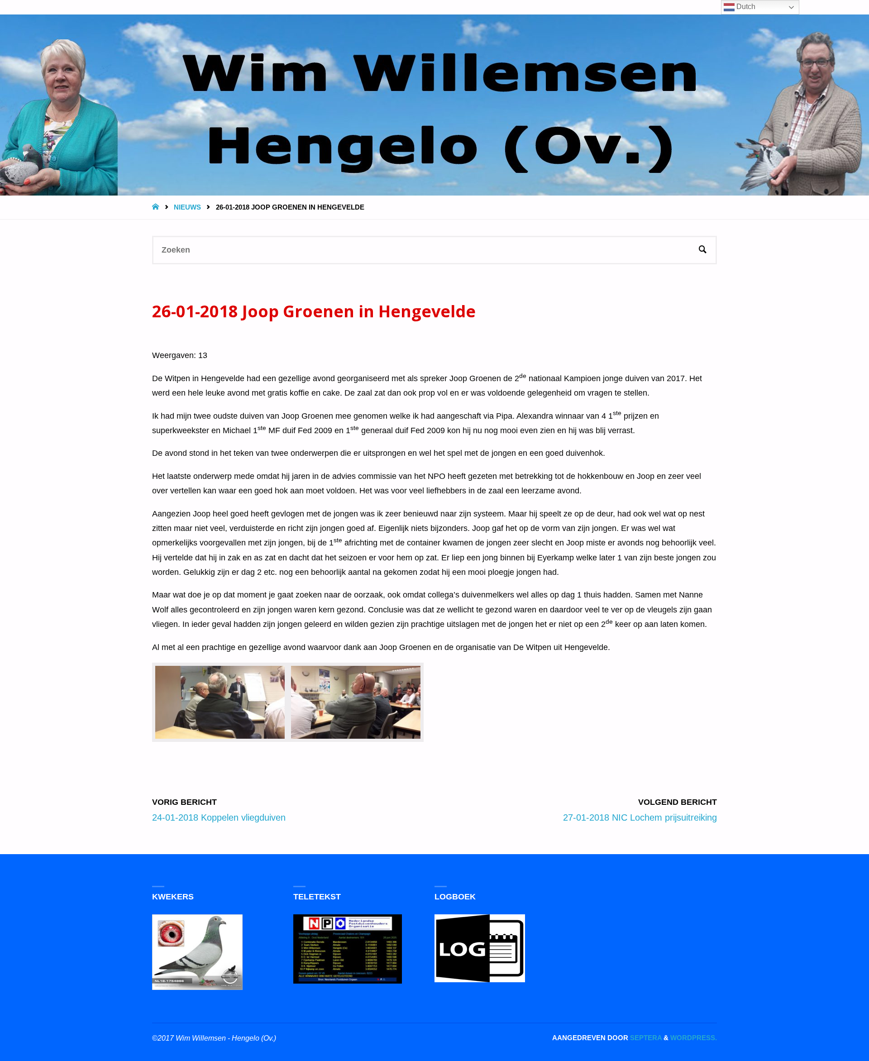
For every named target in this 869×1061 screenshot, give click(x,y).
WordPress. (693, 1038)
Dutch (745, 6)
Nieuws (187, 207)
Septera (645, 1038)
